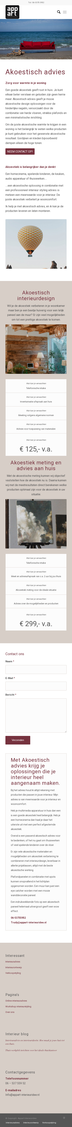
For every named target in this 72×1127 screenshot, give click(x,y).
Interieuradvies (12, 961)
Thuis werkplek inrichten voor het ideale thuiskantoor (31, 1050)
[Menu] (65, 12)
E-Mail (10, 678)
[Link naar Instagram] (64, 1118)
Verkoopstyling (13, 973)
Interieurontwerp (13, 967)
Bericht (10, 694)
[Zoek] (57, 12)
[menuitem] (57, 12)
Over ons (9, 1012)
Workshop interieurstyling (18, 1006)
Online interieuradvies (16, 1000)
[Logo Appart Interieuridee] (29, 12)
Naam (9, 661)
